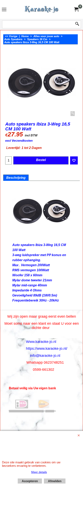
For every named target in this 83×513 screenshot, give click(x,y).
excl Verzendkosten (19, 140)
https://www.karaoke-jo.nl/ (46, 349)
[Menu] (4, 10)
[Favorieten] (74, 160)
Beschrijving (16, 177)
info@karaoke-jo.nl (45, 356)
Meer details (39, 472)
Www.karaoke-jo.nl (41, 342)
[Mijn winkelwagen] (76, 9)
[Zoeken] (77, 24)
